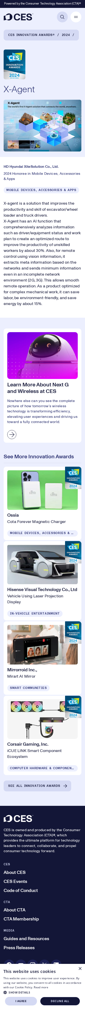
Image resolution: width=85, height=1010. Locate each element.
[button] (42, 992)
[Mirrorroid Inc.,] (42, 658)
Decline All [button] (60, 1001)
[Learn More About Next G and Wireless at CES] (42, 386)
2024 (66, 35)
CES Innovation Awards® (31, 35)
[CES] (18, 17)
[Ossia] (42, 503)
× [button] (80, 968)
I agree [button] (21, 1001)
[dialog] (42, 987)
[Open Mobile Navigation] (75, 17)
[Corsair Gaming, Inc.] (42, 735)
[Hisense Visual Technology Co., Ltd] (42, 580)
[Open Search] (62, 17)
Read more (41, 987)
